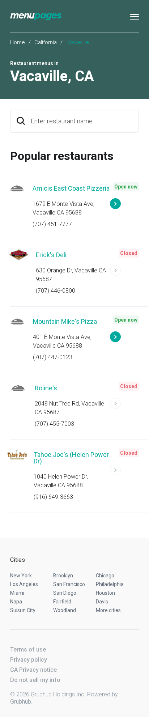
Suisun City (22, 610)
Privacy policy (28, 659)
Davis (102, 601)
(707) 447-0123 (52, 357)
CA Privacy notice (33, 669)
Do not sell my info (35, 679)
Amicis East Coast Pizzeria (71, 188)
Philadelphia (110, 584)
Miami (17, 593)
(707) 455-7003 (54, 423)
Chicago (105, 575)
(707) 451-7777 (52, 224)
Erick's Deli (51, 255)
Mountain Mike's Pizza (65, 321)
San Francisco (69, 584)
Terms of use (28, 649)
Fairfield (62, 601)
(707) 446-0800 (55, 290)
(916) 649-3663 (53, 496)
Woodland (64, 610)
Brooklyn (63, 575)
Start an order (124, 207)
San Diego (64, 593)
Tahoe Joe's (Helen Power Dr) (71, 458)
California (45, 42)
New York (21, 575)
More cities (108, 610)
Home (17, 42)
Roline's (46, 388)
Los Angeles (24, 584)
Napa (16, 601)
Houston (105, 593)
